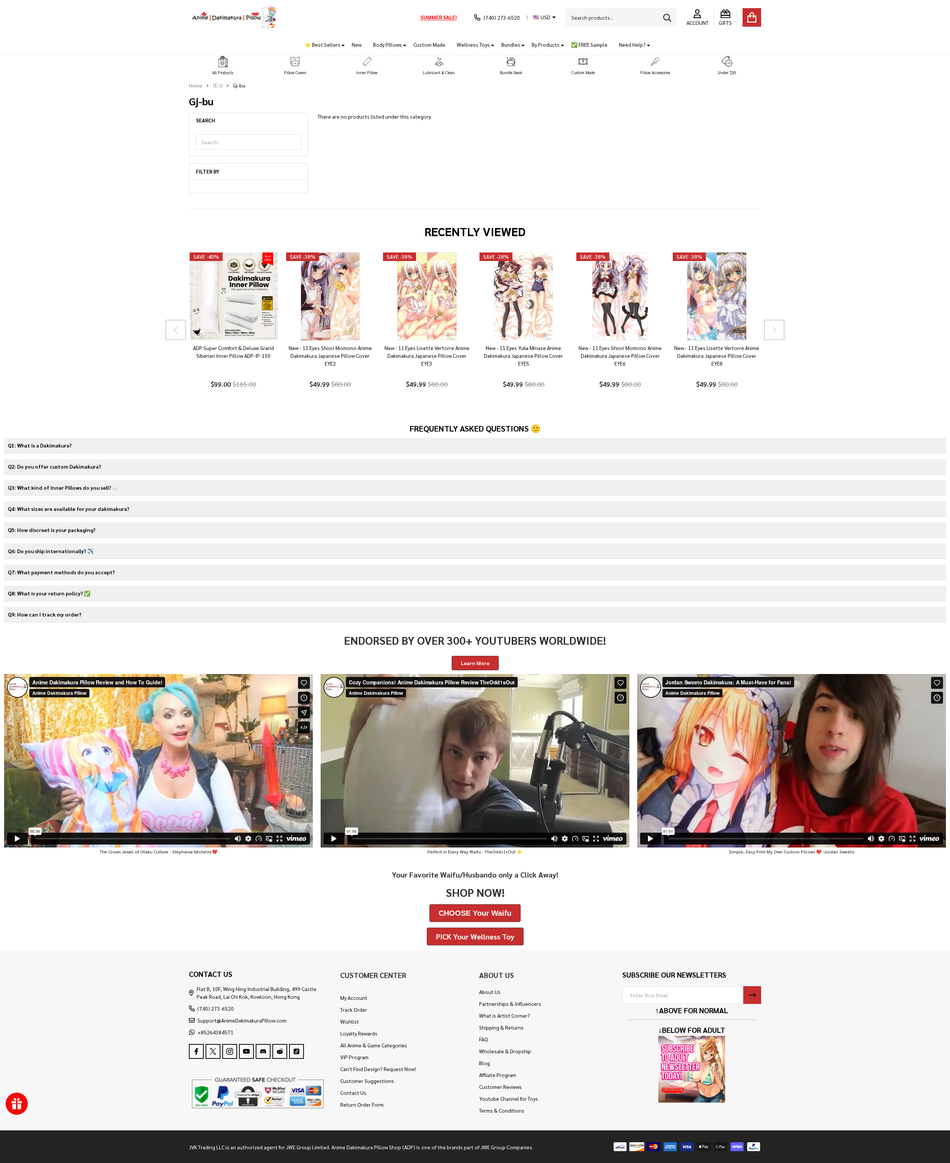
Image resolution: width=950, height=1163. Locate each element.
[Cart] (752, 17)
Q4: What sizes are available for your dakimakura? (68, 508)
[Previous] (176, 330)
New (356, 44)
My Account (353, 997)
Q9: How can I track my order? (44, 614)
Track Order (353, 1009)
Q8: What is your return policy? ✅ (49, 593)
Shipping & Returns (501, 1027)
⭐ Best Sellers (322, 44)
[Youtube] (246, 1051)
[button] (223, 66)
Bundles (510, 44)
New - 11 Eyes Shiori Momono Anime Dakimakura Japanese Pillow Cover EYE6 (620, 356)
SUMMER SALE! (438, 17)
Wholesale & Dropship (505, 1051)
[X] (213, 1051)
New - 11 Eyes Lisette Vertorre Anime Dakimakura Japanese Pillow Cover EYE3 (426, 356)
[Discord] (263, 1051)
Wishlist (349, 1021)
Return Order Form (362, 1104)
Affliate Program (497, 1074)
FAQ (483, 1039)
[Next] (774, 330)
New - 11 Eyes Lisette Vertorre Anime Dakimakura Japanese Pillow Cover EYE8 (716, 356)
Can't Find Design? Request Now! (378, 1068)
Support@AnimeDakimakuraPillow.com (241, 1020)
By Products (546, 44)
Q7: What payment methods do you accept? (61, 572)
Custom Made (429, 44)
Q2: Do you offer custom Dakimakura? (54, 466)
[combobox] (621, 17)
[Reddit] (280, 1051)
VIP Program (354, 1057)
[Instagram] (230, 1051)
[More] (340, 45)
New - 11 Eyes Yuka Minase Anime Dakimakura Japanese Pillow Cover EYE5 (523, 356)
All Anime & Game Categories (373, 1045)
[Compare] (242, 347)
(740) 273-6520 (215, 1008)
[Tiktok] (296, 1051)
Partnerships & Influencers (510, 1003)
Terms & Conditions (501, 1110)
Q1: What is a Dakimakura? (40, 445)
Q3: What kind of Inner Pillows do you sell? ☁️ (63, 487)
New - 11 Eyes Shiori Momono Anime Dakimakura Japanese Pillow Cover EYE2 (329, 356)
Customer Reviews (500, 1086)
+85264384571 (215, 1032)
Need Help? (632, 44)
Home (196, 85)
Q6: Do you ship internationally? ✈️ (51, 551)
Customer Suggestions (367, 1080)
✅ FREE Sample (589, 44)
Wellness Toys (473, 44)
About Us (490, 991)
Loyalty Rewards (358, 1033)
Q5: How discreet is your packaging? (51, 529)
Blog (484, 1063)
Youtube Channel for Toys (508, 1098)
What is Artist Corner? (504, 1015)
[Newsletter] (752, 995)
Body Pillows (387, 44)
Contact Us (353, 1092)
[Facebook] (196, 1051)
